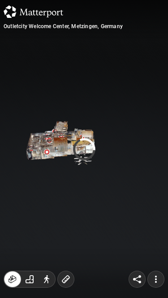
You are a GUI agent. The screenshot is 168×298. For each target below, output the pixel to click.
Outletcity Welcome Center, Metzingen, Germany (63, 26)
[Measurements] (65, 279)
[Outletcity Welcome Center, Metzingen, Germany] (84, 149)
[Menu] (155, 279)
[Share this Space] (137, 279)
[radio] (12, 279)
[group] (30, 279)
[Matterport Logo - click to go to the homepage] (33, 12)
